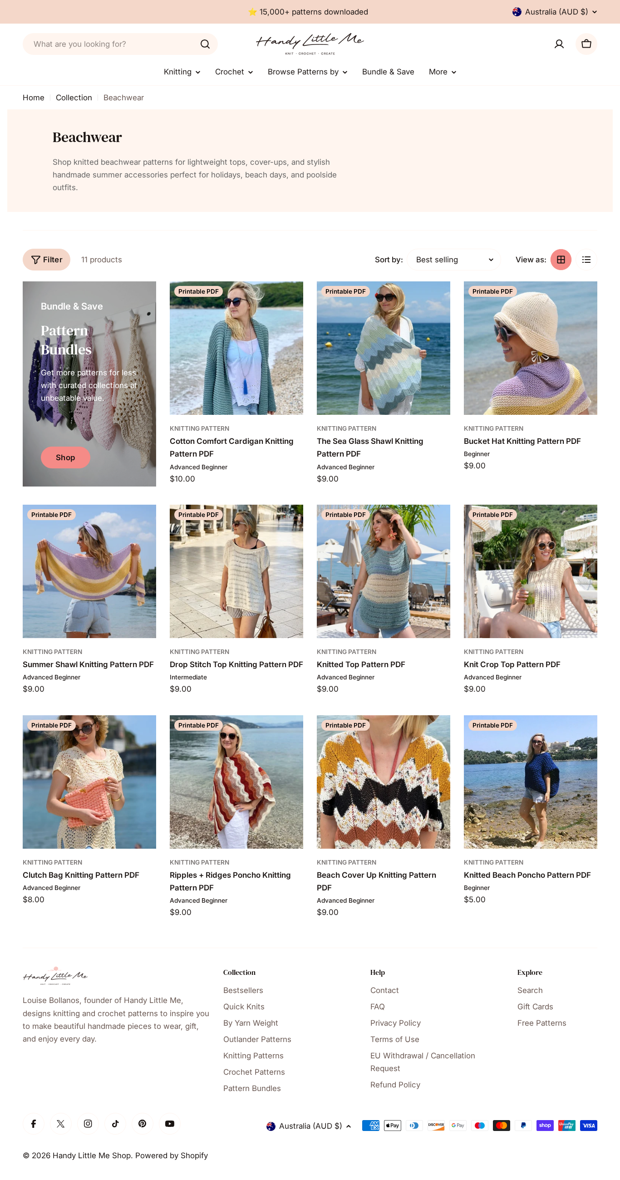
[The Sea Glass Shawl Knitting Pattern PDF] (383, 348)
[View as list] (586, 259)
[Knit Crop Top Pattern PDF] (530, 571)
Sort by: (389, 259)
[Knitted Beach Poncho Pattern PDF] (530, 782)
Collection (74, 97)
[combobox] (120, 44)
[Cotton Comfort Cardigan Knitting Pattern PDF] (236, 348)
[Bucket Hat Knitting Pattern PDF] (530, 348)
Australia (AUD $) (556, 11)
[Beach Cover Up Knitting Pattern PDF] (383, 782)
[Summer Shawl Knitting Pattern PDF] (89, 571)
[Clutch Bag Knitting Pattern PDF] (89, 782)
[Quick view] (290, 301)
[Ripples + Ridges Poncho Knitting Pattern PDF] (236, 782)
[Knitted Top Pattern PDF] (383, 571)
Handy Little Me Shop (92, 1155)
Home (33, 97)
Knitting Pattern (199, 428)
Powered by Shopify (171, 1155)
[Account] (559, 44)
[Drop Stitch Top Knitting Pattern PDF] (236, 571)
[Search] (205, 44)
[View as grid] (561, 259)
